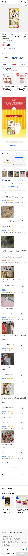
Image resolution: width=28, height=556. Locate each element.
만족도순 (21, 180)
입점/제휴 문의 (19, 532)
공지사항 (3, 534)
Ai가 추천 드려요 (6, 69)
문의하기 (22, 474)
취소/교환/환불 (6, 488)
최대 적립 (11, 49)
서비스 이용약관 (4, 532)
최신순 (25, 180)
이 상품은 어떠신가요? (8, 493)
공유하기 (25, 34)
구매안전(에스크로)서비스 (6, 545)
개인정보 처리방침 (12, 532)
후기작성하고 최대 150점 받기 (19, 153)
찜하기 (12, 74)
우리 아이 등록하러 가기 (11, 186)
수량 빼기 (5, 549)
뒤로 (2, 2)
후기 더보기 (13, 466)
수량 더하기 (10, 549)
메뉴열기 (25, 197)
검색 (22, 2)
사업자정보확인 (17, 538)
